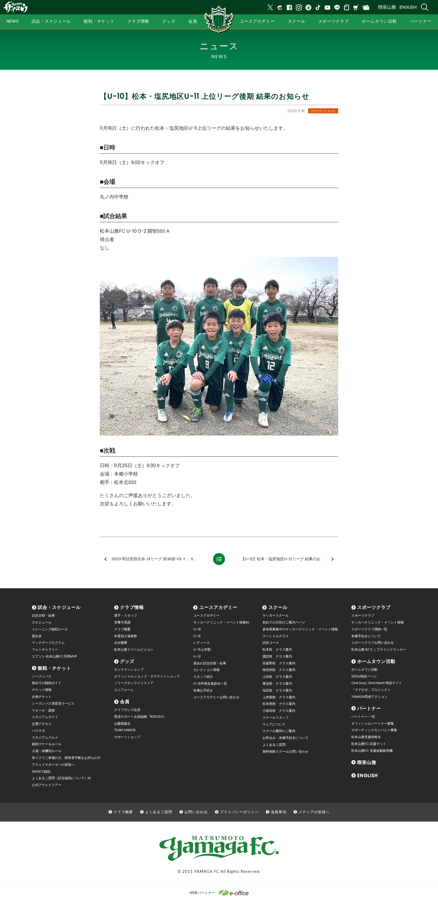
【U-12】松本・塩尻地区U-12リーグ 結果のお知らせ (286, 559)
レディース (201, 642)
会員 (125, 701)
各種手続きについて (366, 636)
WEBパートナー (202, 892)
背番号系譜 (122, 622)
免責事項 (278, 811)
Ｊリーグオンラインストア (133, 682)
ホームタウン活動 (376, 661)
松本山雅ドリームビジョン (133, 649)
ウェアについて (274, 724)
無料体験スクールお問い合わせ (285, 751)
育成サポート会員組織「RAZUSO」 (140, 716)
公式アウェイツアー (46, 784)
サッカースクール (276, 615)
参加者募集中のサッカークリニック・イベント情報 (300, 629)
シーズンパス (42, 676)
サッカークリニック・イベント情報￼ (221, 622)
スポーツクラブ (374, 607)
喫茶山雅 (387, 7)
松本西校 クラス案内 (279, 703)
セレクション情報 (206, 669)
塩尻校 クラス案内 (277, 690)
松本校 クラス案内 (277, 649)
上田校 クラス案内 (277, 676)
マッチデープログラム (48, 642)
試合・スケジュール (59, 607)
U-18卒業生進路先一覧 (210, 683)
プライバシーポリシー (239, 811)
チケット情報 (42, 689)
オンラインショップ (129, 669)
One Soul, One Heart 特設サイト (376, 682)
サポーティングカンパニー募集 (374, 730)
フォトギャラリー (45, 649)
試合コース (271, 642)
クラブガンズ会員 (127, 709)
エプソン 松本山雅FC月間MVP (54, 656)
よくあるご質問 (274, 744)
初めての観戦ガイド (46, 682)
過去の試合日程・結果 (209, 663)
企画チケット (42, 696)
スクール (278, 607)
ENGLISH (408, 7)
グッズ (127, 661)
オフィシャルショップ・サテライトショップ (147, 676)
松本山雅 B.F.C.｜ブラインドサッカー (378, 649)
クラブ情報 (132, 607)
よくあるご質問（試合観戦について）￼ (61, 778)
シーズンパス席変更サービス (53, 703)
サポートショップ (127, 736)
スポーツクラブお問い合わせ (372, 642)
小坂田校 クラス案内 (279, 710)
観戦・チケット (54, 668)
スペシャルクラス (276, 636)
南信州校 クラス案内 (279, 669)
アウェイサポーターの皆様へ (53, 764)
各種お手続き (203, 690)
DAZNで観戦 (41, 771)
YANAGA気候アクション (369, 696)
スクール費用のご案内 (279, 730)
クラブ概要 (122, 629)
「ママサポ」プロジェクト (371, 689)
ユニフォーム (124, 689)
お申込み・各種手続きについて (285, 737)
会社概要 (120, 642)
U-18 (197, 629)
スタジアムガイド (45, 716)
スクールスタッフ (276, 717)
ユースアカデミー (218, 607)
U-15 (197, 636)
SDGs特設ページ (364, 676)
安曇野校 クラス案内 (279, 663)
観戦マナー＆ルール (46, 744)
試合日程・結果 (43, 615)
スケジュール (42, 622)
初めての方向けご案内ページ (284, 622)
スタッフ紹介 (203, 676)
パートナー (369, 708)
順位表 (37, 636)
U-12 (197, 656)
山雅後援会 (122, 723)
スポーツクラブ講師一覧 (369, 629)
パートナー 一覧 (363, 716)
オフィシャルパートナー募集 (372, 723)
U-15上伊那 (202, 649)
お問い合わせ (196, 811)
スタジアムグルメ (45, 737)
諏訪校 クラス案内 (277, 656)
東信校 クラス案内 (277, 683)
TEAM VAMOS (125, 730)
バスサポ (38, 730)
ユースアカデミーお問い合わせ (216, 697)
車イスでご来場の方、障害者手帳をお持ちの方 (66, 757)
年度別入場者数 (125, 636)
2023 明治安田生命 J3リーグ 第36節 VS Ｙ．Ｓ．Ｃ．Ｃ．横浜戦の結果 (159, 559)
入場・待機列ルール (46, 750)
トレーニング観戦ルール (50, 629)
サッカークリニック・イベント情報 (377, 622)
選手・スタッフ (125, 615)
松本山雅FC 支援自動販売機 (372, 750)
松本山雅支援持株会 (366, 736)
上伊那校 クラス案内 (279, 697)
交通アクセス (42, 723)
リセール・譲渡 (43, 710)
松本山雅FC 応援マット (368, 743)
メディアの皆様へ (314, 811)
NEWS (13, 21)
